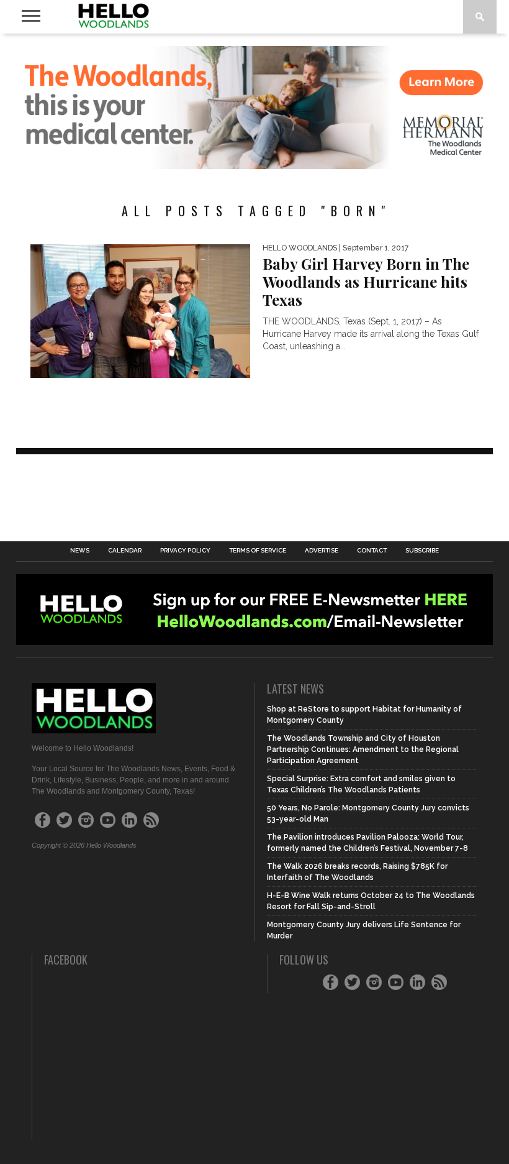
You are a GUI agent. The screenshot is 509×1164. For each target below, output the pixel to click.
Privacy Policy (185, 551)
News (79, 551)
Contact (372, 551)
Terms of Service (257, 551)
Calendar (125, 551)
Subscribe (422, 551)
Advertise (321, 551)
